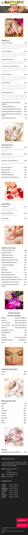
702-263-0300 (10, 476)
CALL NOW (22, 525)
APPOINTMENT (22, 520)
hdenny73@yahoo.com (12, 474)
